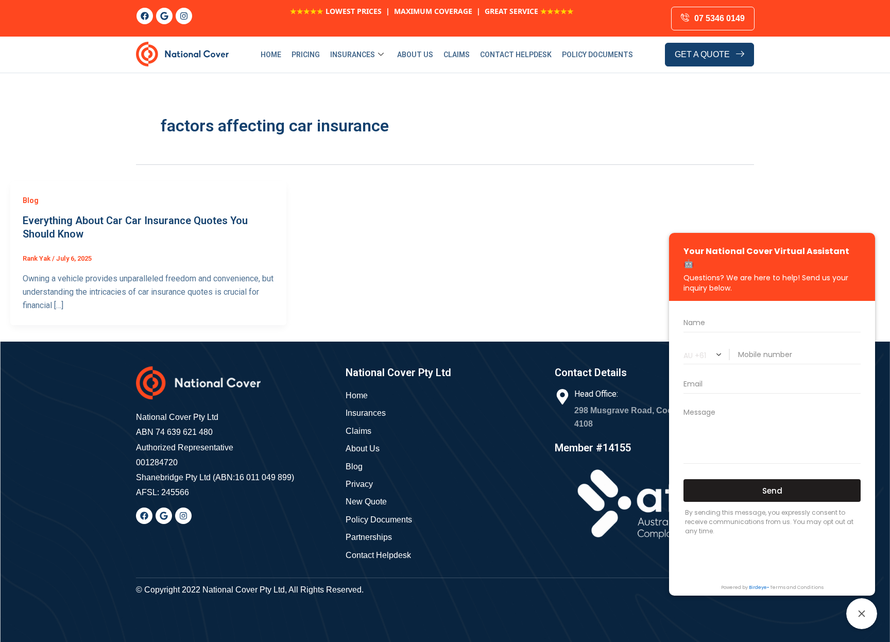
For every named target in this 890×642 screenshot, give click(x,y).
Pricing (306, 54)
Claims (456, 54)
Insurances (352, 54)
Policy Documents (597, 54)
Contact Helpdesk (516, 54)
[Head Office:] (562, 396)
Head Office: (596, 394)
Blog (31, 200)
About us (415, 54)
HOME (271, 54)
